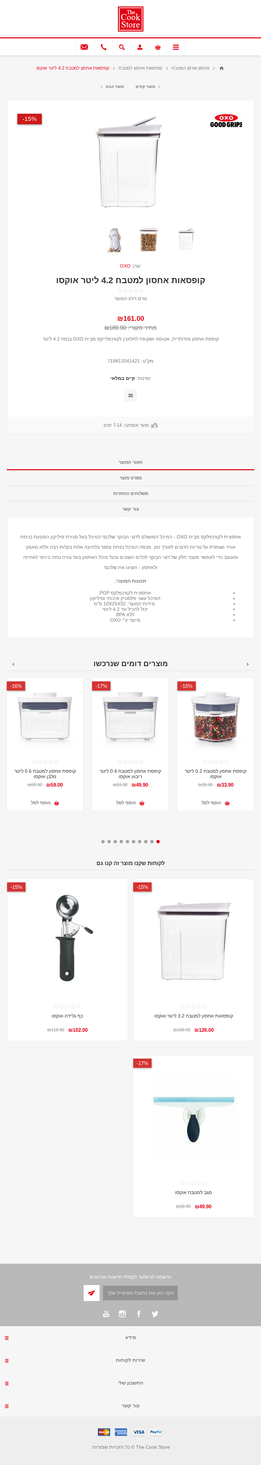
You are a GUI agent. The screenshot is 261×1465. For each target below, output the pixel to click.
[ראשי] (221, 68)
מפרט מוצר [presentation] (131, 477)
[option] (186, 239)
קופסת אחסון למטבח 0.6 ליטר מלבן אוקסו (45, 773)
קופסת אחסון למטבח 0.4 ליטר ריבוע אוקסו (130, 773)
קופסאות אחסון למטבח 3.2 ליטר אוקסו (193, 1016)
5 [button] (133, 841)
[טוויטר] (155, 1313)
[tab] (130, 462)
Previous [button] (248, 664)
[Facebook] (138, 1313)
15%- (29, 118)
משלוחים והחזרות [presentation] (130, 493)
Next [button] (13, 664)
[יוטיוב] (106, 1313)
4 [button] (139, 841)
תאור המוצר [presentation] (130, 462)
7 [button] (121, 841)
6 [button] (127, 841)
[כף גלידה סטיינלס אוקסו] (67, 939)
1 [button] (158, 841)
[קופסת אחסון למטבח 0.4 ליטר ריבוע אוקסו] (130, 716)
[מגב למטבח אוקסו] (193, 1115)
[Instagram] (122, 1313)
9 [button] (109, 841)
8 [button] (115, 841)
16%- (16, 686)
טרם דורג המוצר (130, 298)
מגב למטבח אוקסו (193, 1192)
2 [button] (152, 841)
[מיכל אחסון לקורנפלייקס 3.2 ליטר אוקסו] (193, 939)
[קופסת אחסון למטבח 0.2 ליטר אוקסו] (215, 716)
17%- (101, 686)
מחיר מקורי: (142, 328)
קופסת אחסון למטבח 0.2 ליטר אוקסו (215, 773)
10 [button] (103, 841)
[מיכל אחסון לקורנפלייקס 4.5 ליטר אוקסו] (187, 239)
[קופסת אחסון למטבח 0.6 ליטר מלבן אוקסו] (45, 716)
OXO (125, 266)
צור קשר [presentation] (130, 509)
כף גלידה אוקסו (67, 1016)
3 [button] (145, 841)
